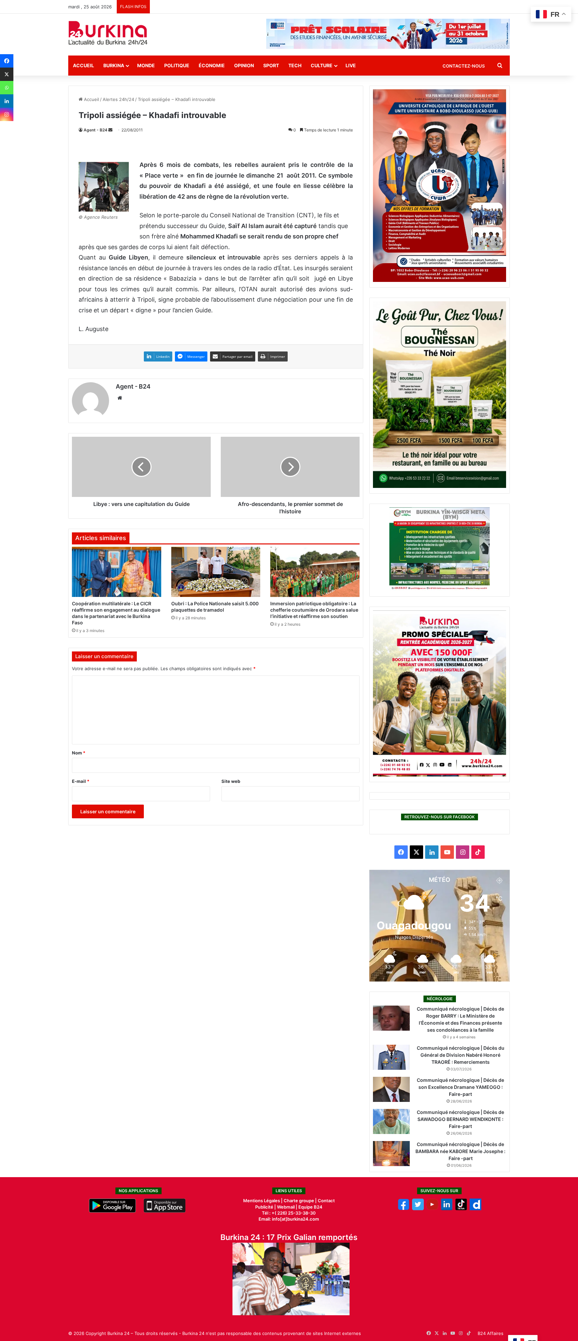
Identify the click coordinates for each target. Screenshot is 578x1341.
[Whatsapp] (6, 87)
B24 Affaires (490, 1333)
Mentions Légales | (263, 1200)
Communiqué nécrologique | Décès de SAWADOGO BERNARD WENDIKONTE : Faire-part (460, 1119)
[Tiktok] (461, 1208)
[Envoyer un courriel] (110, 129)
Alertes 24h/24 (118, 99)
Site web (230, 781)
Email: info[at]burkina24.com (289, 1219)
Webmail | (287, 1207)
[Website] (120, 398)
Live (351, 65)
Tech (294, 65)
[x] (418, 1208)
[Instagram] (6, 114)
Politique (176, 65)
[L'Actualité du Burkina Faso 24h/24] (108, 33)
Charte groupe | (301, 1200)
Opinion (244, 65)
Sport (271, 65)
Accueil (83, 65)
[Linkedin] (6, 101)
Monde (146, 65)
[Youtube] (432, 1208)
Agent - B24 (95, 129)
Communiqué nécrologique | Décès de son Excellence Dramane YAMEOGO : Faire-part (460, 1087)
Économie (212, 65)
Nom (78, 752)
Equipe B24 (309, 1207)
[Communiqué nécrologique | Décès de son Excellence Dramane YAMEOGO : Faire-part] (391, 1089)
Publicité (264, 1207)
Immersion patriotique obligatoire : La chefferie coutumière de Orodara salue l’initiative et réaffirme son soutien (314, 610)
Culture (321, 65)
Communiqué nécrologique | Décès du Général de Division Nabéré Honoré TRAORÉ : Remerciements (460, 1055)
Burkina (113, 65)
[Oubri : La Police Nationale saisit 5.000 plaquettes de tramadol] (216, 572)
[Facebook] (6, 61)
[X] (6, 74)
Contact (326, 1200)
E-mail (80, 781)
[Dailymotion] (475, 1208)
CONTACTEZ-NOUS (464, 66)
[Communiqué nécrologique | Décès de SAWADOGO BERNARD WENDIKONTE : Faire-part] (391, 1121)
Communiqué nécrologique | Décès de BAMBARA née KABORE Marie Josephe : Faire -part (460, 1151)
